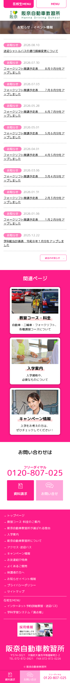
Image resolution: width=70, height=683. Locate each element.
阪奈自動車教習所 (35, 648)
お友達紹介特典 (17, 560)
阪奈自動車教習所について (24, 541)
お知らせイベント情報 (21, 579)
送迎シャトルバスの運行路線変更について (31, 51)
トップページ (15, 515)
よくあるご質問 (17, 566)
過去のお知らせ (52, 258)
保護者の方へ (15, 572)
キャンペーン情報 (18, 553)
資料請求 (10, 679)
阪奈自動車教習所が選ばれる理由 (28, 528)
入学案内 (13, 534)
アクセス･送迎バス (19, 547)
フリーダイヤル (55, 676)
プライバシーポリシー (21, 585)
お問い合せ (30, 679)
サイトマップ (15, 591)
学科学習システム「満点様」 (26, 612)
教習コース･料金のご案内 (23, 522)
